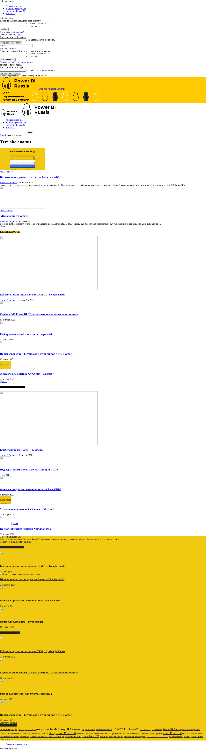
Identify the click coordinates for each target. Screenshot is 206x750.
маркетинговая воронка (8, 737)
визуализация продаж (151, 733)
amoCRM (5, 729)
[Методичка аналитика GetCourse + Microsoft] (5, 368)
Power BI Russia (172, 729)
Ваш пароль (31, 26)
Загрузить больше (8, 723)
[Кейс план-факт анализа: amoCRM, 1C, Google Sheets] (49, 289)
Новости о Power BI (15, 11)
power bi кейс (187, 730)
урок (143, 737)
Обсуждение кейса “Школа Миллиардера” (26, 528)
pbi (110, 729)
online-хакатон (102, 730)
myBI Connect (6, 172)
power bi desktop (145, 730)
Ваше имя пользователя (37, 23)
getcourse (21, 730)
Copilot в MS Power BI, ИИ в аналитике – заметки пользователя (39, 314)
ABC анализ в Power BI (14, 215)
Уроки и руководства (16, 8)
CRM (12, 730)
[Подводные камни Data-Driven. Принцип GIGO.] (5, 464)
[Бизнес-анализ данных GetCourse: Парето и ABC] (22, 169)
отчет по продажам (106, 737)
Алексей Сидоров (8, 182)
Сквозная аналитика (94, 733)
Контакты (10, 13)
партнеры (118, 736)
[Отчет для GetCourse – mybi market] (7, 616)
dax (16, 730)
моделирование (23, 737)
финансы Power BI (176, 737)
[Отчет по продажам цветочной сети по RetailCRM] (5, 484)
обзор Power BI (36, 736)
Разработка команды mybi (18, 744)
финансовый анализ (161, 737)
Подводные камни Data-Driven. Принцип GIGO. (29, 469)
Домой (3, 135)
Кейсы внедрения (14, 6)
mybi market (88, 729)
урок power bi (150, 737)
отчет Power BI (90, 736)
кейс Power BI (172, 733)
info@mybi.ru (24, 542)
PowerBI (133, 729)
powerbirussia (157, 730)
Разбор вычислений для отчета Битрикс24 (26, 334)
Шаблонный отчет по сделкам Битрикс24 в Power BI (32, 579)
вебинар (137, 733)
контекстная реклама (192, 733)
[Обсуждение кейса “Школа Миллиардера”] (9, 523)
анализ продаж (111, 733)
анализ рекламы (126, 733)
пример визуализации (132, 737)
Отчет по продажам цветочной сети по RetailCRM (30, 489)
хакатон (187, 737)
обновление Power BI (52, 736)
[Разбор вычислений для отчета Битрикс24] (5, 328)
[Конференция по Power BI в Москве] (49, 444)
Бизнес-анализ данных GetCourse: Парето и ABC (30, 177)
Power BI (120, 729)
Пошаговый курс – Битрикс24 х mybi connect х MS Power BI (37, 353)
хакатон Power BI (197, 737)
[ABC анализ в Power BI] (22, 208)
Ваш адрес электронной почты (40, 40)
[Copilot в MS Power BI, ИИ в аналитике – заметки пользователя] (5, 309)
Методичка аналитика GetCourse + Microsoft (27, 373)
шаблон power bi (6, 739)
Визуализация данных (37, 733)
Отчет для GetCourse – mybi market (21, 621)
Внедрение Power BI (62, 733)
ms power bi (44, 729)
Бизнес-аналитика (16, 733)
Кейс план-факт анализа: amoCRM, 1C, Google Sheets (32, 294)
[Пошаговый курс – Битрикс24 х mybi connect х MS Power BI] (5, 348)
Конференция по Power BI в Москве (21, 449)
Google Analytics (30, 730)
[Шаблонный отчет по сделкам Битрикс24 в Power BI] (20, 574)
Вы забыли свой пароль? (12, 32)
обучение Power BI (71, 736)
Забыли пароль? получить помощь (16, 62)
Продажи (80, 733)
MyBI (57, 729)
